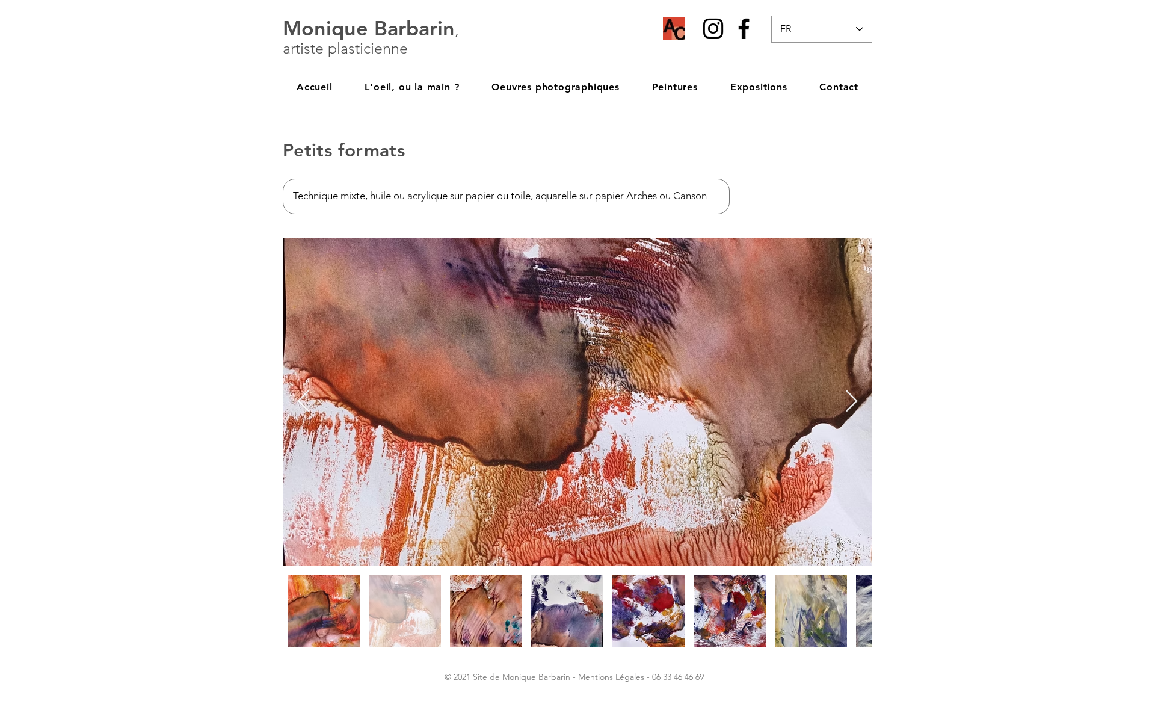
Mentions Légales (611, 676)
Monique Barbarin (369, 28)
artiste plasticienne (345, 48)
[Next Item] (851, 401)
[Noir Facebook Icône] (743, 28)
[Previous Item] (303, 401)
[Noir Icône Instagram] (713, 28)
